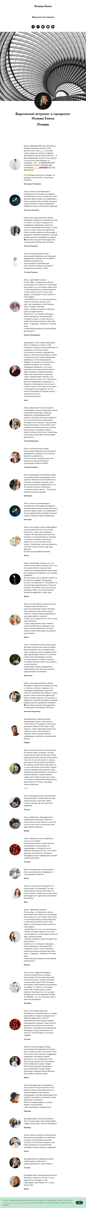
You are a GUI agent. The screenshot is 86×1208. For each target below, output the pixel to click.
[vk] (38, 26)
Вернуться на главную (43, 17)
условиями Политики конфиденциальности (16, 1202)
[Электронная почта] (53, 26)
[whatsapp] (48, 26)
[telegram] (33, 26)
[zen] (43, 26)
